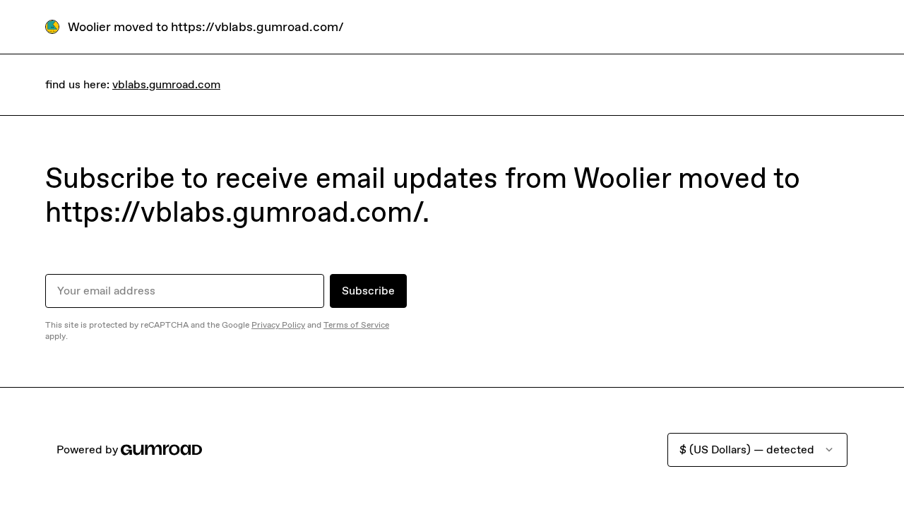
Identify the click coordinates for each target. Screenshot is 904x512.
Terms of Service (356, 325)
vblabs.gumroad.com (166, 84)
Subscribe (368, 290)
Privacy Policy (278, 325)
